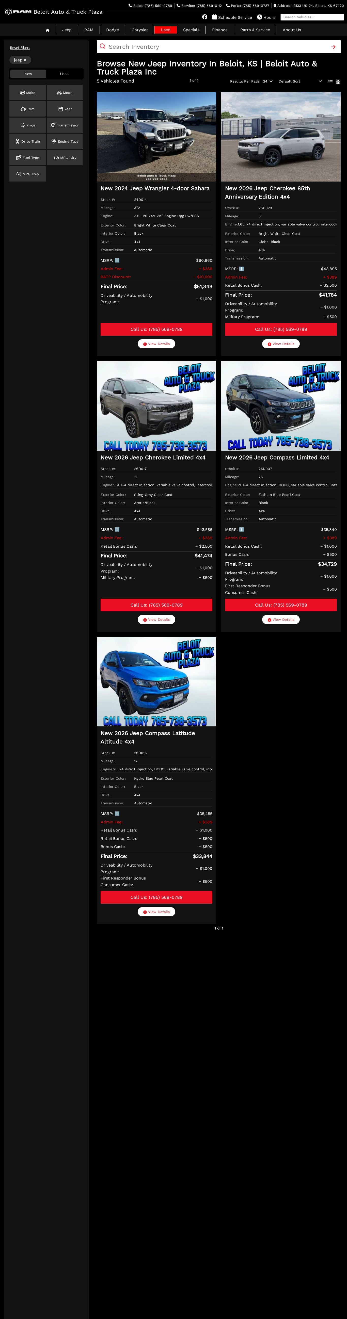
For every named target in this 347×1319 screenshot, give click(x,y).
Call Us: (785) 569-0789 (157, 329)
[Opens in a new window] (204, 17)
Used (165, 29)
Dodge (112, 29)
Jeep (67, 29)
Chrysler (140, 29)
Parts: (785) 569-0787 (249, 6)
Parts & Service (255, 29)
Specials (191, 29)
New (28, 73)
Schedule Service (234, 17)
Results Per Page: (245, 81)
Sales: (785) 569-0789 (152, 6)
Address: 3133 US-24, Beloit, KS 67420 (310, 6)
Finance (220, 29)
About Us (292, 29)
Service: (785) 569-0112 (201, 6)
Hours (268, 17)
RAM (88, 29)
